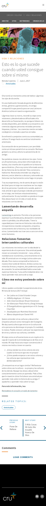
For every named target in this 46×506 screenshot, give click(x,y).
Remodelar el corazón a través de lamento (19, 390)
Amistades (11, 83)
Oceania (21, 11)
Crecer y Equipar (14, 15)
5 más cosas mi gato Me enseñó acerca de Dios (31, 429)
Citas (14, 21)
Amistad (5, 21)
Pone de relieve (13, 427)
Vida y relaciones (34, 15)
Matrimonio (25, 21)
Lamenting (6, 215)
